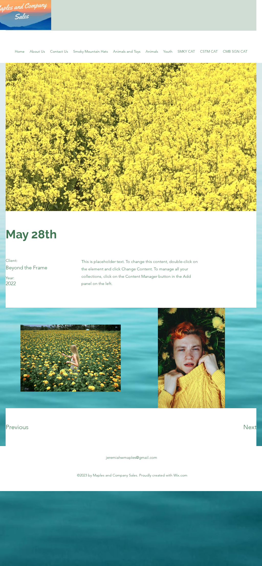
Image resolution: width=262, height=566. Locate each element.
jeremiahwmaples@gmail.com (131, 457)
